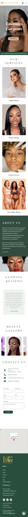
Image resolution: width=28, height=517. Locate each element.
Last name (17, 388)
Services (5, 475)
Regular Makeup (14, 138)
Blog (4, 480)
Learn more (5, 251)
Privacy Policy (6, 505)
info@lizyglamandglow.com (16, 377)
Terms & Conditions (7, 503)
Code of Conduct (7, 507)
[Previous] (2, 302)
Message (6, 401)
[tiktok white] (7, 500)
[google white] (11, 500)
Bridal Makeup (14, 100)
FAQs (4, 477)
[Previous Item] (4, 346)
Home (4, 470)
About (4, 472)
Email (16, 395)
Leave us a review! (13, 381)
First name (6, 388)
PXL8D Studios (11, 513)
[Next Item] (23, 346)
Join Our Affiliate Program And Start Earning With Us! (14, 53)
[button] (23, 3)
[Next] (26, 302)
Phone (5, 395)
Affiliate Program (7, 482)
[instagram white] (4, 500)
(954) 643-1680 (12, 374)
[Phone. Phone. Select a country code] (5, 398)
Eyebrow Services (14, 175)
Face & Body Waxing (14, 212)
